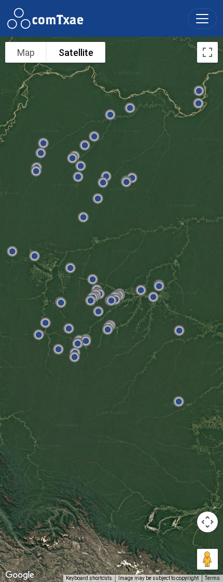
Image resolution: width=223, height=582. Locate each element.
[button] (126, 181)
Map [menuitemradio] (26, 52)
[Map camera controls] (207, 522)
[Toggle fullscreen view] (207, 52)
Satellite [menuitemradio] (76, 52)
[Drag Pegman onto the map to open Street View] (207, 559)
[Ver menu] (202, 18)
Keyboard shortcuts (89, 578)
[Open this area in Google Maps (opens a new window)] (20, 575)
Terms (212, 578)
